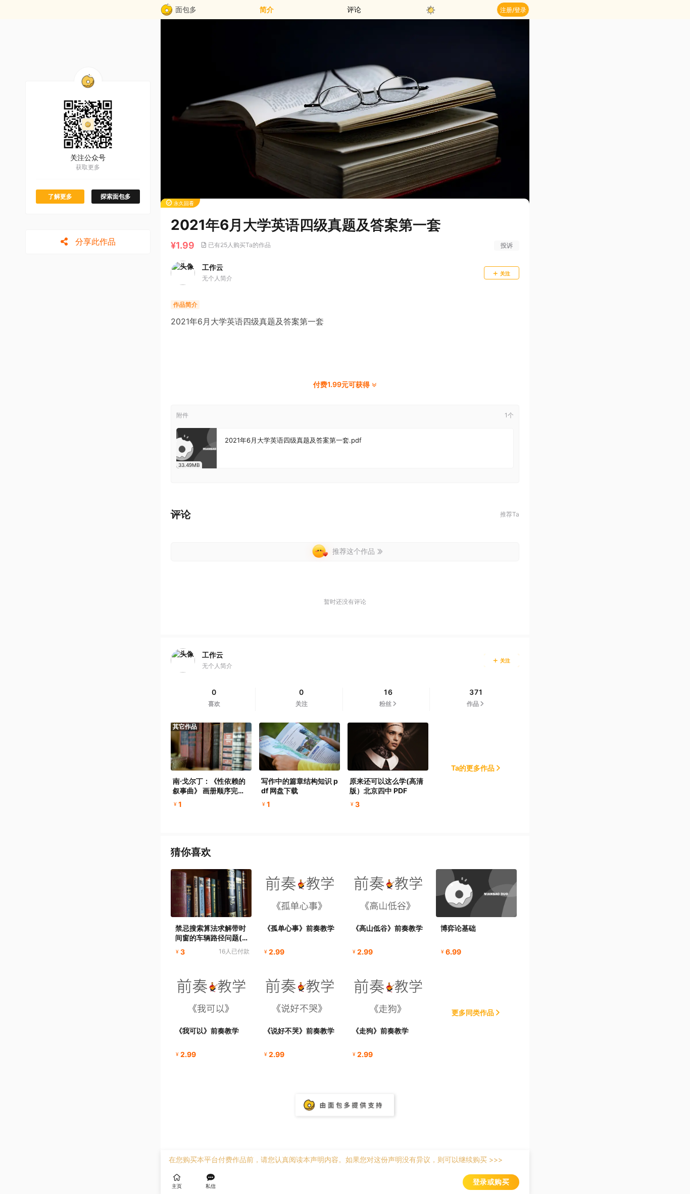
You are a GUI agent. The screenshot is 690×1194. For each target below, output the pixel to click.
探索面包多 (116, 196)
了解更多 (60, 196)
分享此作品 (94, 241)
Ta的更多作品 (473, 767)
